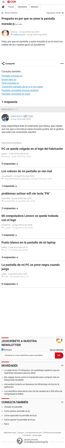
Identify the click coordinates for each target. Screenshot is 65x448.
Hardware (22, 7)
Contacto (27, 435)
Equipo (21, 433)
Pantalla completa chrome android (20, 90)
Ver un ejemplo (56, 350)
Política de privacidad (52, 433)
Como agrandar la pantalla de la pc (20, 415)
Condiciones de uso (34, 433)
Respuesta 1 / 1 (10, 109)
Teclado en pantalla (13, 407)
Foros (11, 7)
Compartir (10, 63)
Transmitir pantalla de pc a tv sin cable (22, 86)
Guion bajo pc (9, 79)
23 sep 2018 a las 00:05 (37, 34)
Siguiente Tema (53, 13)
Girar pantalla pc (10, 83)
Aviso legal (37, 435)
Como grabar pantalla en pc (17, 411)
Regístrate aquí (10, 433)
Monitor (34, 7)
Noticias (7, 350)
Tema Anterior (11, 13)
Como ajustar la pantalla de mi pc (19, 419)
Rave (6, 424)
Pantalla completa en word (16, 94)
